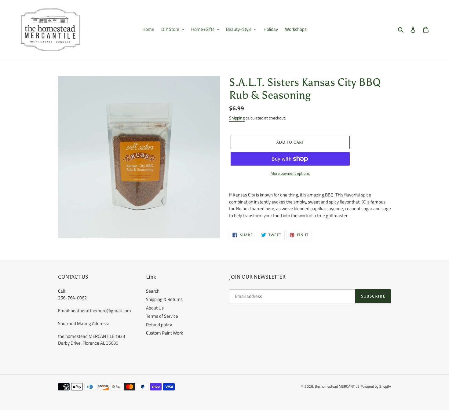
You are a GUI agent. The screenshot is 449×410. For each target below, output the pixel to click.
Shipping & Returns (164, 299)
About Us (155, 307)
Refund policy (159, 324)
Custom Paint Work (164, 332)
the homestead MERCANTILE (337, 386)
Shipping (237, 118)
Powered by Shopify (375, 386)
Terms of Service (162, 316)
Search (152, 291)
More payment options (290, 173)
